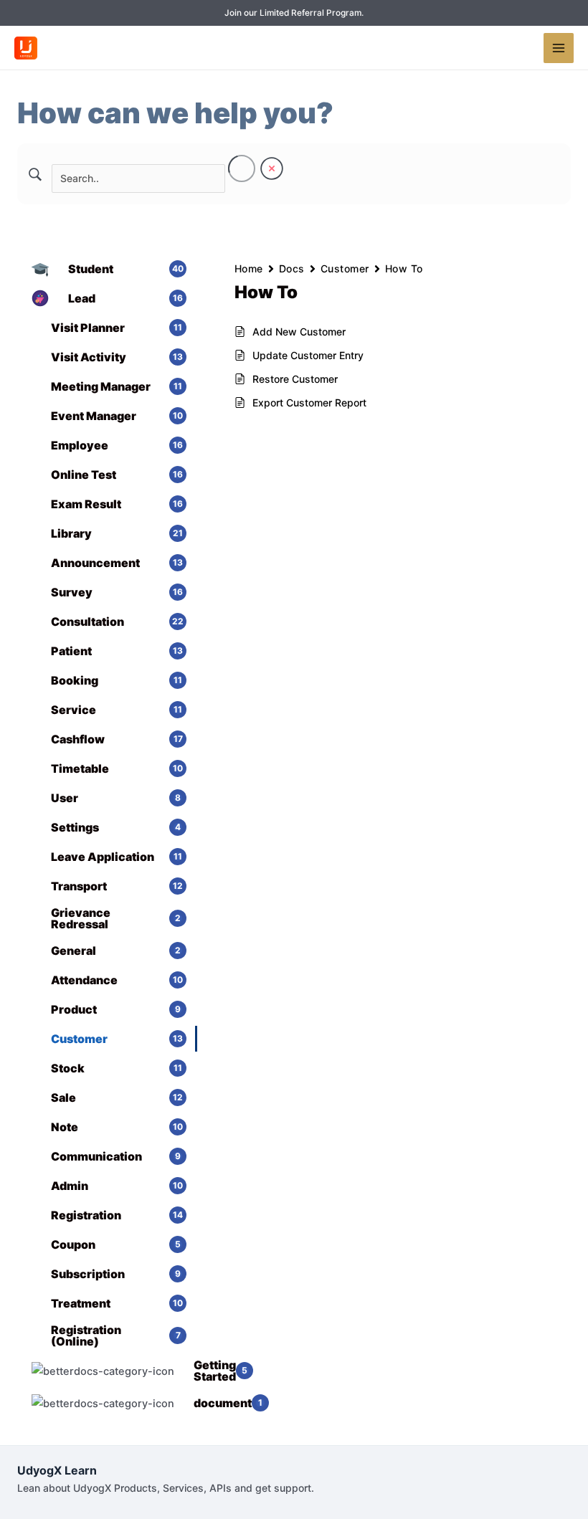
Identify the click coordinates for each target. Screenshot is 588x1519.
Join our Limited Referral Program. (294, 13)
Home (248, 268)
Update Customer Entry (308, 355)
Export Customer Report (309, 402)
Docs (292, 268)
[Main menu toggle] (559, 48)
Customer (345, 268)
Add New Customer (299, 331)
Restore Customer (295, 379)
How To (404, 268)
